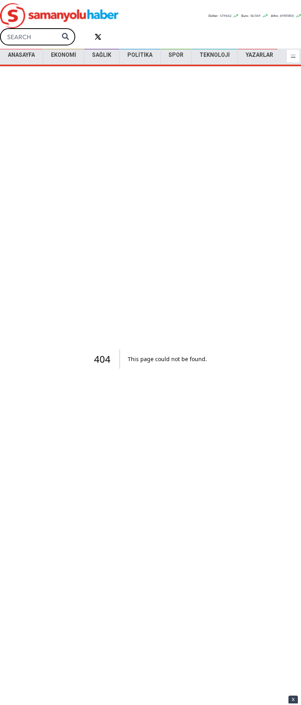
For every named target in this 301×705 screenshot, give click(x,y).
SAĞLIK (101, 55)
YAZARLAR (259, 55)
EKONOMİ (63, 55)
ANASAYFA (21, 55)
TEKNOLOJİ (214, 55)
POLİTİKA (139, 55)
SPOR (176, 55)
